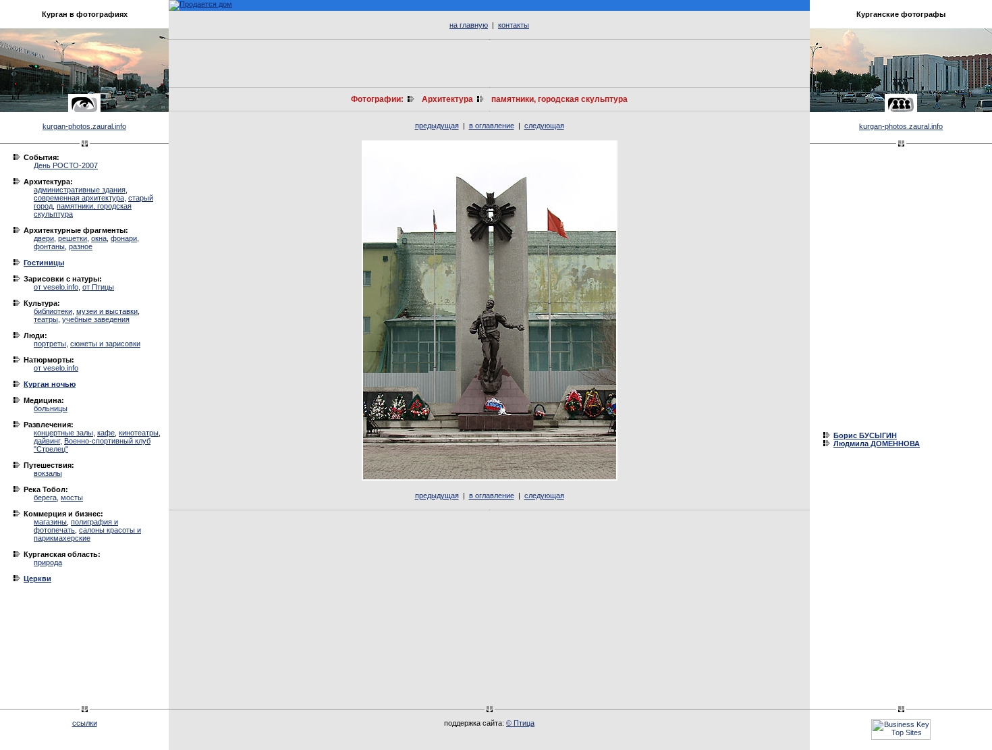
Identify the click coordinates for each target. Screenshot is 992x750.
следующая (544, 126)
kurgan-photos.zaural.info (84, 126)
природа (48, 562)
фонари (124, 238)
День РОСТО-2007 (66, 165)
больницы (50, 408)
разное (80, 246)
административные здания (80, 190)
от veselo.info (56, 287)
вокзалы (48, 473)
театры (46, 319)
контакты (513, 25)
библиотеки (53, 311)
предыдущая (437, 126)
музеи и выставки (107, 311)
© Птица (520, 723)
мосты (72, 497)
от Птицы (98, 287)
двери (44, 238)
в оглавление (491, 126)
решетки (72, 238)
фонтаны (49, 246)
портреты (50, 344)
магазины (50, 522)
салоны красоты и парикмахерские (87, 534)
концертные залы (63, 433)
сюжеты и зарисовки (105, 344)
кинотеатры (139, 433)
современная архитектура (79, 198)
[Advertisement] (489, 63)
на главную (468, 25)
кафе (106, 433)
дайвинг (47, 441)
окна (99, 238)
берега (45, 497)
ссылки (84, 723)
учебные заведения (96, 319)
